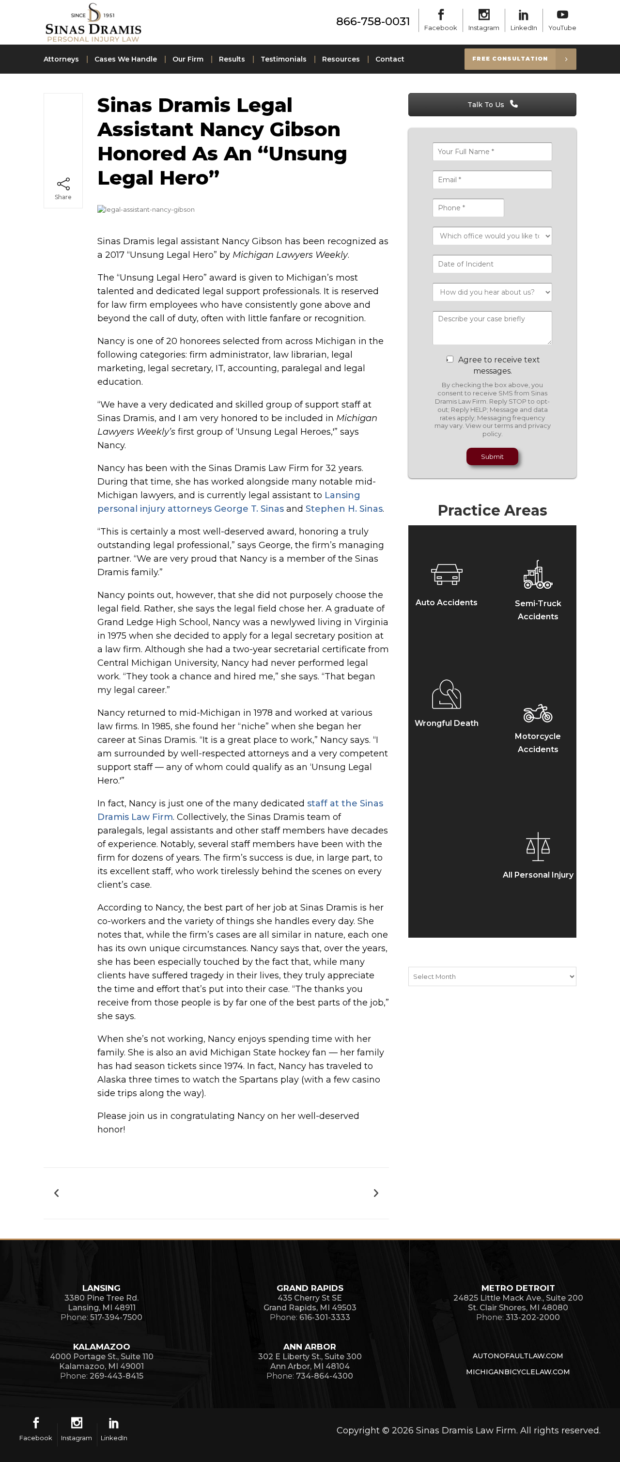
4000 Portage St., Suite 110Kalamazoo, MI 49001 (102, 1361)
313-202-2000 (533, 1317)
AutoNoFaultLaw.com (518, 1356)
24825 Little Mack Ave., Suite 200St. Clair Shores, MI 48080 (518, 1302)
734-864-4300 (324, 1376)
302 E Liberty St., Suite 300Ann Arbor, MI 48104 (310, 1361)
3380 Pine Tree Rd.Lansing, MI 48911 (101, 1302)
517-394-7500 (116, 1317)
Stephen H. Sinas (344, 508)
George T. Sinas (249, 508)
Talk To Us (486, 104)
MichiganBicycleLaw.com (518, 1372)
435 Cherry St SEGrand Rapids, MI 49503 (310, 1302)
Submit (492, 456)
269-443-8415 (116, 1376)
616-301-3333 (324, 1317)
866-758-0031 (373, 21)
